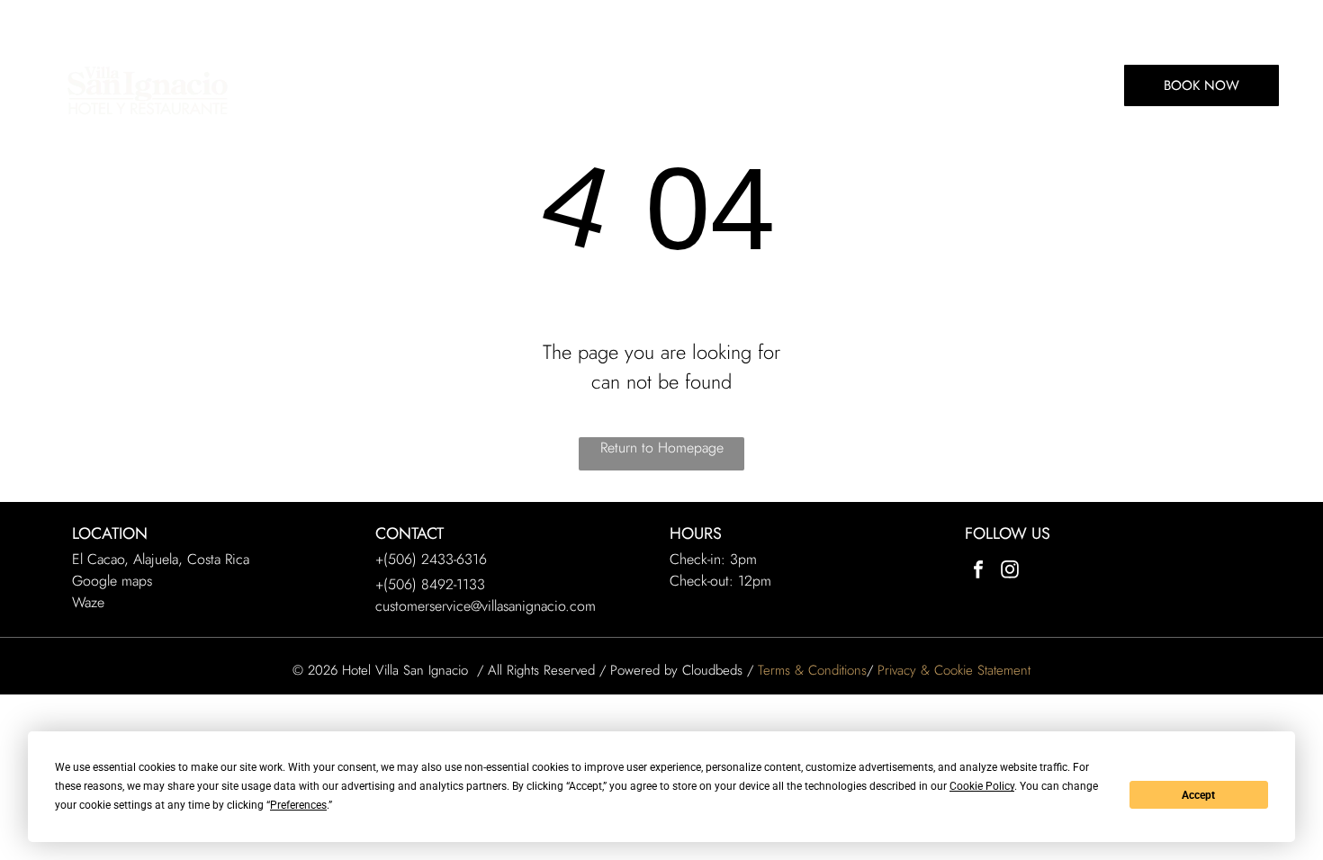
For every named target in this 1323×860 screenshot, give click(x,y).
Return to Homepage (662, 447)
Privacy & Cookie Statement (954, 670)
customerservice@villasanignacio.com (485, 606)
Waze (88, 602)
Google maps (112, 580)
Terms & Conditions (812, 670)
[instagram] (1009, 571)
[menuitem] (300, 85)
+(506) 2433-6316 (431, 559)
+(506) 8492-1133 (430, 584)
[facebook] (978, 571)
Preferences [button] (298, 805)
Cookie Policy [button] (982, 786)
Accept (1198, 795)
